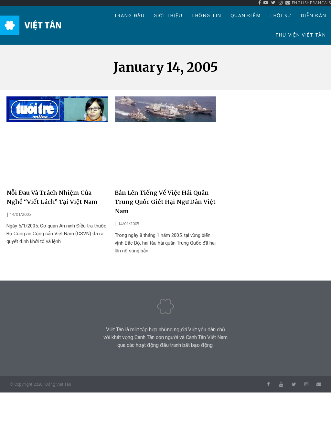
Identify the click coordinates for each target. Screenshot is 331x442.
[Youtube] (281, 384)
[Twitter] (293, 384)
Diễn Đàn (313, 15)
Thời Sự (281, 15)
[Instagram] (306, 384)
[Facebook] (268, 384)
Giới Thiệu (168, 15)
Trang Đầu (129, 15)
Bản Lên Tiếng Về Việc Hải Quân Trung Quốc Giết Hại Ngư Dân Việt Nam (165, 202)
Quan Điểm (245, 15)
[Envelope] (318, 384)
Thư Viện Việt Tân (300, 35)
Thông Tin (206, 15)
